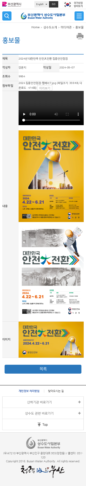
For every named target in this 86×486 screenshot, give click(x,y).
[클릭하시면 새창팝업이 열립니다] (73, 4)
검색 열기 (6, 16)
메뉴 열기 (79, 16)
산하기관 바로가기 (39, 402)
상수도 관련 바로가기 (39, 413)
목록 (43, 369)
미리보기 (44, 88)
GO (53, 4)
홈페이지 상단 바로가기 (36, 424)
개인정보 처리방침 (29, 391)
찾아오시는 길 (56, 391)
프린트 (80, 36)
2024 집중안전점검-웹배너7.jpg (37, 83)
